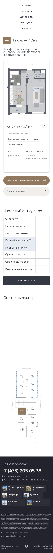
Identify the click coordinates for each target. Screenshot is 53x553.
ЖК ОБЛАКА (26, 11)
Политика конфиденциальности (14, 533)
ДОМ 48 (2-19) (26, 17)
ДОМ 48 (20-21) (26, 23)
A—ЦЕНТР (26, 28)
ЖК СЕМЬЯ (26, 6)
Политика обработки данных (13, 536)
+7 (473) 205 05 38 (21, 470)
